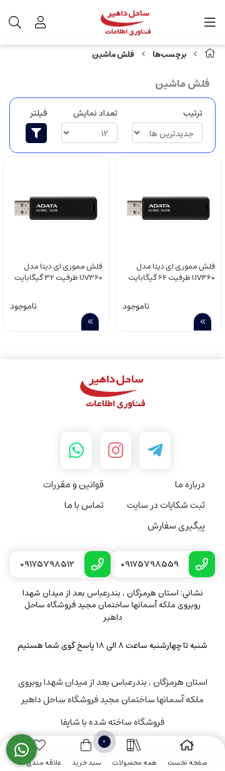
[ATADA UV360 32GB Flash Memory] (56, 208)
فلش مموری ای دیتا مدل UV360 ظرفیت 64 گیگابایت (171, 272)
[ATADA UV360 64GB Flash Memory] (168, 208)
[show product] (202, 321)
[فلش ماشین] (112, 392)
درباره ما (190, 484)
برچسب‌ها (169, 54)
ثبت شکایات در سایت (166, 505)
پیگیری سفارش (176, 526)
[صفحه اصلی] (210, 54)
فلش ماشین (113, 54)
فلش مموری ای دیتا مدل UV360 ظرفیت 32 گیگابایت (58, 272)
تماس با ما (84, 505)
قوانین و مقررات (73, 484)
